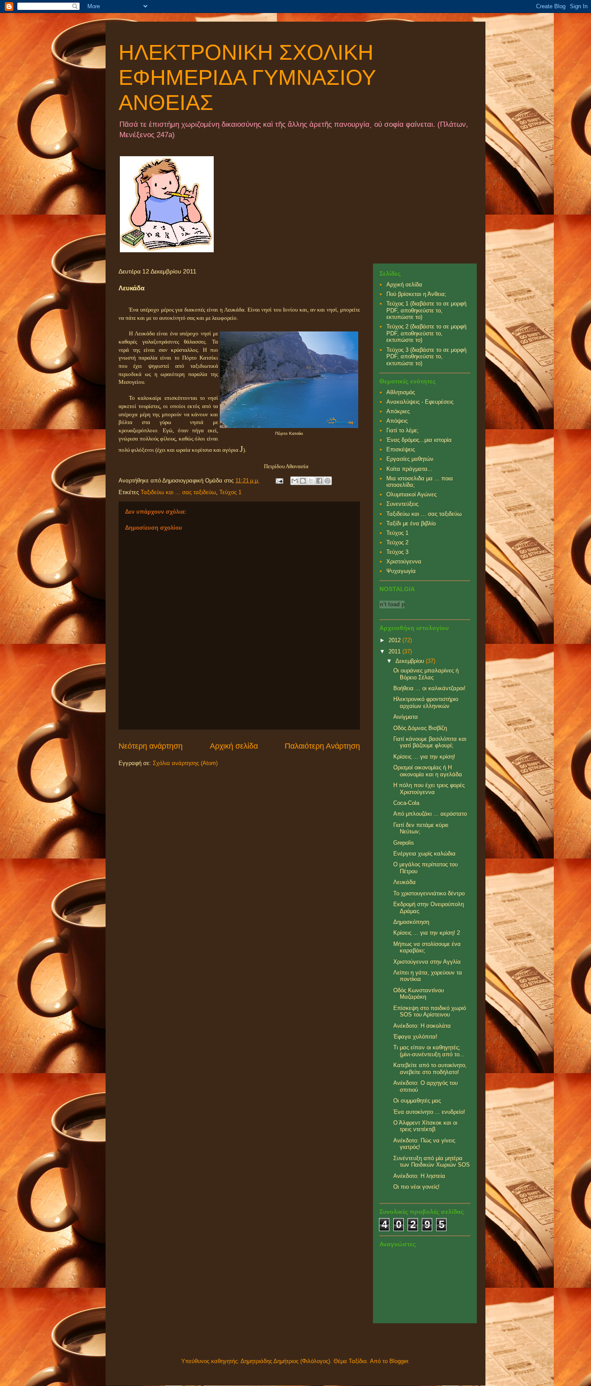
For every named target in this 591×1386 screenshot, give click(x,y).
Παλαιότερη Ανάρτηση (322, 746)
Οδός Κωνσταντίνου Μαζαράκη (418, 993)
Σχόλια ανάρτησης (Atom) (185, 763)
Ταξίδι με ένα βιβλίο (411, 523)
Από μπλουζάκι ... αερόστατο (430, 813)
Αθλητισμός (400, 392)
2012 (395, 640)
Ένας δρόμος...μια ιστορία (419, 440)
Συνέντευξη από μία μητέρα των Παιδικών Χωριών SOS (431, 1161)
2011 (395, 651)
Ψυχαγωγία (401, 571)
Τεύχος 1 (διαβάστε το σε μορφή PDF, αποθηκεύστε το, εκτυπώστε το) (426, 310)
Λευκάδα (404, 882)
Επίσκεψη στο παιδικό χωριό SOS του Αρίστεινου (429, 1011)
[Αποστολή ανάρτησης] (279, 480)
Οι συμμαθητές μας (417, 1100)
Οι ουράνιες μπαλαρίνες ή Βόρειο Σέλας (426, 674)
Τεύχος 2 (397, 542)
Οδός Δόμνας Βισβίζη (420, 728)
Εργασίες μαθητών (410, 459)
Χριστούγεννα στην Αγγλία (427, 961)
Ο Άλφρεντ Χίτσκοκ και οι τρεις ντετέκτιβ (425, 1126)
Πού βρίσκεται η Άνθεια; (416, 294)
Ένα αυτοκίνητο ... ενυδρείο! (429, 1112)
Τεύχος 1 (230, 492)
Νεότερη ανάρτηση (151, 746)
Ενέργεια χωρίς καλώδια (424, 853)
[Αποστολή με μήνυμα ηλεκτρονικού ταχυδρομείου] (294, 480)
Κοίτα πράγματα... (409, 469)
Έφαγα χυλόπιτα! (415, 1036)
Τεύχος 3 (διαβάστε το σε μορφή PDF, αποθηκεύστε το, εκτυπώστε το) (426, 357)
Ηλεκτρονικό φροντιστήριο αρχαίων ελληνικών (425, 702)
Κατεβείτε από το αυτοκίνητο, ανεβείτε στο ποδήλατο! (430, 1068)
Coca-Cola (406, 803)
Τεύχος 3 (397, 552)
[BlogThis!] (303, 480)
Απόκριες (398, 411)
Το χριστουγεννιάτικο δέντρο (429, 893)
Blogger (398, 1361)
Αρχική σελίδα (234, 746)
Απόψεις (397, 421)
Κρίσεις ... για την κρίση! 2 (426, 932)
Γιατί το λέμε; (402, 430)
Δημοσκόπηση (411, 922)
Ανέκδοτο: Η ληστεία (419, 1176)
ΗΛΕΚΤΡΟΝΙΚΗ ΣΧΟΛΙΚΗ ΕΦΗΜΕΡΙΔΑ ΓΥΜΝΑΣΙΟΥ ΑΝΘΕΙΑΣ (247, 77)
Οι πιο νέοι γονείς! (416, 1186)
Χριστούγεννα (403, 561)
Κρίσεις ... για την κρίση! (424, 756)
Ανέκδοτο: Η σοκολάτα (422, 1026)
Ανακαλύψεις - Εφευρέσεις (419, 402)
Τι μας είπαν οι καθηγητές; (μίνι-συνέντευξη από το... (429, 1051)
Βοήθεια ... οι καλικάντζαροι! (429, 688)
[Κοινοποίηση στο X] (311, 480)
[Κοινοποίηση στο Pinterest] (327, 480)
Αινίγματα (405, 717)
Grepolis (403, 842)
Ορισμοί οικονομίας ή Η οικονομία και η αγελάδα (427, 771)
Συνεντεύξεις (402, 504)
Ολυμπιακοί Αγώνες (411, 494)
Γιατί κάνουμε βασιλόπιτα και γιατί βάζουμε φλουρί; (429, 742)
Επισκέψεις (400, 449)
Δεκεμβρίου (410, 661)
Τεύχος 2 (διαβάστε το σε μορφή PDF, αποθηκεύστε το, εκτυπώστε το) (426, 333)
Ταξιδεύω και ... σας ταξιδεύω (178, 492)
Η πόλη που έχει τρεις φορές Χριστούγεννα (429, 788)
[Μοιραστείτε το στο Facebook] (319, 480)
